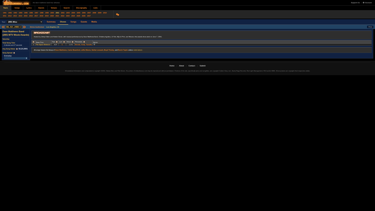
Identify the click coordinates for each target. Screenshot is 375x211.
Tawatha (89, 44)
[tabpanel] (16, 44)
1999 (47, 13)
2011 (4, 16)
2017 (36, 16)
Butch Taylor (123, 50)
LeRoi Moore (86, 50)
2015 (25, 16)
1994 (20, 13)
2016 (31, 16)
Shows (63, 22)
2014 (20, 16)
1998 (41, 13)
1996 (31, 13)
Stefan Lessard (97, 50)
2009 (99, 13)
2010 (105, 13)
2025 (78, 16)
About (181, 66)
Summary (51, 22)
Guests (41, 8)
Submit (203, 66)
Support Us (355, 3)
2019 (46, 16)
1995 (26, 13)
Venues (54, 8)
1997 (36, 13)
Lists (95, 8)
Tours (5, 8)
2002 (62, 13)
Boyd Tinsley (109, 50)
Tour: (4, 22)
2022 (62, 16)
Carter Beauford (74, 50)
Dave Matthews (61, 50)
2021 (57, 16)
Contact (192, 66)
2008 (94, 13)
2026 (83, 16)
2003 (68, 13)
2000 (52, 13)
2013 (15, 16)
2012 (10, 16)
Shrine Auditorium (37, 27)
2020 (52, 16)
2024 (73, 16)
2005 (78, 13)
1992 (10, 13)
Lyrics (29, 8)
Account (368, 3)
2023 (68, 16)
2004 (73, 13)
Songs (17, 8)
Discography (81, 8)
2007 (89, 13)
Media (94, 22)
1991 (4, 13)
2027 (89, 16)
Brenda (77, 44)
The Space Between (43, 44)
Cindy (83, 44)
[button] (17, 49)
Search (67, 8)
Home (171, 66)
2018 (41, 16)
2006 (84, 13)
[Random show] (118, 14)
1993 (15, 13)
